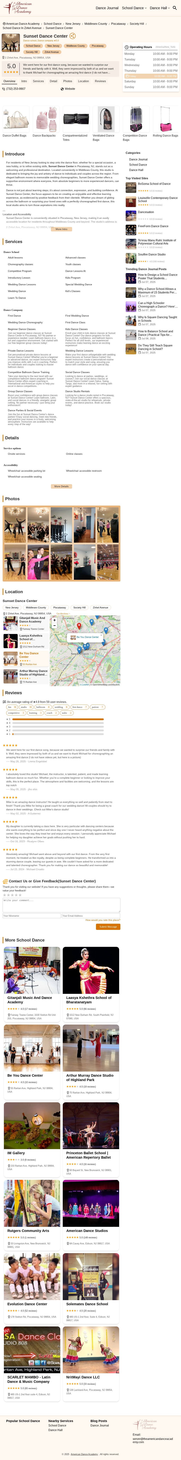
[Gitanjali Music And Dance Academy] (32, 970)
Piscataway (118, 23)
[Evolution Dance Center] (32, 1276)
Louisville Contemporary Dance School (158, 201)
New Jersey (73, 23)
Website (70, 88)
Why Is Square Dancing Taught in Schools (157, 321)
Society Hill (137, 23)
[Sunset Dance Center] (12, 44)
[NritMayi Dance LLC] (91, 1349)
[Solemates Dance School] (91, 1276)
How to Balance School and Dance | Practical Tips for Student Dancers (155, 335)
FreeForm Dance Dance (153, 229)
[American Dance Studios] (91, 1203)
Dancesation (150, 215)
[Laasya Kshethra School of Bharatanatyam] (91, 970)
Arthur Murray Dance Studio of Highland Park (85, 637)
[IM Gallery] (32, 1125)
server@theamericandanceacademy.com (153, 1440)
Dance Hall (158, 8)
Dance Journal (107, 8)
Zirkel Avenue (52, 52)
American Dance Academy (23, 23)
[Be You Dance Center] (32, 1048)
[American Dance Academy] (18, 8)
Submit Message (108, 926)
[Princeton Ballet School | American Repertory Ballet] (91, 1125)
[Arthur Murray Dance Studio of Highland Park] (91, 1048)
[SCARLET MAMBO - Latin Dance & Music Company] (32, 1349)
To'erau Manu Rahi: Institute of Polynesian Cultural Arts (157, 243)
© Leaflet (84, 684)
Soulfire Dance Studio (152, 257)
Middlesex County (95, 23)
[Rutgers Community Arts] (32, 1203)
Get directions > (63, 613)
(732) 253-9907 (15, 88)
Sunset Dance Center (59, 28)
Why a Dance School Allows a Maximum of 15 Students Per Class (157, 292)
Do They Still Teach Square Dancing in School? (155, 349)
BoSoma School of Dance (154, 187)
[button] (79, 626)
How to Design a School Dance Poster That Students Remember (157, 278)
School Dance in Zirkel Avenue (22, 28)
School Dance (133, 8)
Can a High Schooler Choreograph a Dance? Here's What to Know (157, 307)
